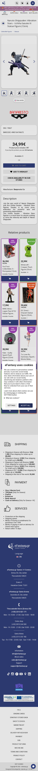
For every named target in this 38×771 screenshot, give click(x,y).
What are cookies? (12, 398)
